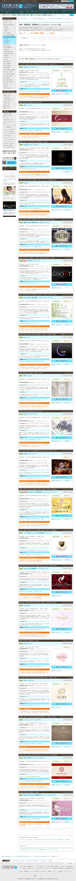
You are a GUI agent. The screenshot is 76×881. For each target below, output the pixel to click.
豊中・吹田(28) (7, 77)
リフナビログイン (43, 871)
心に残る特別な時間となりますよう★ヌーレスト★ (34, 477)
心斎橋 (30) (7, 49)
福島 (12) (6, 30)
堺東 (28, 14)
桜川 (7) (6, 59)
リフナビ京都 (28, 860)
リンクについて (49, 868)
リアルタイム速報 (23, 866)
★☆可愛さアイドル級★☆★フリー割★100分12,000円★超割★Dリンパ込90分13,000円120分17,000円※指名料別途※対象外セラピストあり (34, 672)
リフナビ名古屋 (35, 860)
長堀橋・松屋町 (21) (9, 51)
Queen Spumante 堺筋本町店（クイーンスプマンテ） (38, 795)
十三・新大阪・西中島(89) (9, 73)
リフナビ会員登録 (35, 871)
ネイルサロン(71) (7, 135)
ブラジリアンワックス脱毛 (36, 849)
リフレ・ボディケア (8, 137)
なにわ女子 (25, 605)
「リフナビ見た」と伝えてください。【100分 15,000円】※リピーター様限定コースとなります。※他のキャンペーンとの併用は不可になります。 (34, 787)
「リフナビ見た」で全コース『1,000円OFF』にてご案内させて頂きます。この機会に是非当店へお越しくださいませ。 (34, 137)
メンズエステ (6, 117)
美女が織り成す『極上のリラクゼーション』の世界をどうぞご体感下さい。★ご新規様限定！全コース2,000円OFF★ (34, 446)
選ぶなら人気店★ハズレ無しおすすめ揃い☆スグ (34, 90)
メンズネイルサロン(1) (37, 839)
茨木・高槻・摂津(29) (8, 80)
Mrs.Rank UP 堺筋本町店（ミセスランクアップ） (38, 492)
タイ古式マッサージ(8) (8, 143)
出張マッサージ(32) (8, 22)
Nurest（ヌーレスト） (28, 454)
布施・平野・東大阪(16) (8, 82)
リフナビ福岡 (49, 860)
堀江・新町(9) (6, 45)
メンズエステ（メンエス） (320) (9, 122)
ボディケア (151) (8, 141)
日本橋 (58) (7, 57)
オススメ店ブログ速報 (49, 866)
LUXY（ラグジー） (27, 680)
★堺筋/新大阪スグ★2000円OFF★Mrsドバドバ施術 (34, 518)
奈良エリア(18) (7, 103)
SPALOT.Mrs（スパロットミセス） (32, 758)
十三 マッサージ (55, 849)
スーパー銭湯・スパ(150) (9, 147)
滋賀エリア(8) (6, 105)
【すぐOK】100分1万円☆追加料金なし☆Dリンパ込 (34, 629)
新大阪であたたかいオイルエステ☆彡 (31, 323)
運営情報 (49, 871)
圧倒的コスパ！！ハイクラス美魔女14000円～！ (33, 246)
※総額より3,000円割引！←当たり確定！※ (32, 705)
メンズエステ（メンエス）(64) (26, 839)
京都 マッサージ (32, 847)
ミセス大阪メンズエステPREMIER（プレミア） (36, 533)
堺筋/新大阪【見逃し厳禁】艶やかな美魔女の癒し (34, 780)
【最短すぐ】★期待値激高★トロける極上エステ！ (34, 439)
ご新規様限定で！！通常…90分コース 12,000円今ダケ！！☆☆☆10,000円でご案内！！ (34, 825)
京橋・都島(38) (7, 67)
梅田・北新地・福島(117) (9, 24)
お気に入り (50, 15)
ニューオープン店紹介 (39, 866)
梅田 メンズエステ (40, 847)
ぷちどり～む (25, 643)
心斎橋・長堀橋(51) (8, 47)
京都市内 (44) (7, 97)
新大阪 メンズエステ (47, 849)
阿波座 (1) (7, 43)
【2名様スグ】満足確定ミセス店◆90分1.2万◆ (33, 130)
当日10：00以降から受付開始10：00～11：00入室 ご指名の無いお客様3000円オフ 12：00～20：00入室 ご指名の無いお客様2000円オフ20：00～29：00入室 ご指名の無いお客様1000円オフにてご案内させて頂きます (34, 97)
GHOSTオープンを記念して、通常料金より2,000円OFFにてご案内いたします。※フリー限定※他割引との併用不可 (34, 290)
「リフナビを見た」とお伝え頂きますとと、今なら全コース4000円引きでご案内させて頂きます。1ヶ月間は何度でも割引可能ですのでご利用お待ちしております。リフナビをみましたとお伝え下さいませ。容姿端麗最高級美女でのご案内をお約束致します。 (34, 406)
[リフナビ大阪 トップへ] (12, 6)
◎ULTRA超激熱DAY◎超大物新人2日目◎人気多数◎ (34, 361)
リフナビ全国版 (6, 860)
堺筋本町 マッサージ (26, 849)
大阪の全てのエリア (8, 20)
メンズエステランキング (39, 868)
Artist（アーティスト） (29, 414)
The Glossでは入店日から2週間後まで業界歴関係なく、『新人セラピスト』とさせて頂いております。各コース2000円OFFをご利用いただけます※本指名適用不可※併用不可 (34, 175)
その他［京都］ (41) (9, 99)
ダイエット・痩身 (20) (9, 131)
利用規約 (60, 871)
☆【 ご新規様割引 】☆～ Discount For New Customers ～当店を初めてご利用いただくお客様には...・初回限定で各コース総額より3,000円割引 (34, 712)
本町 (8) (6, 39)
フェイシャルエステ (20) (9, 129)
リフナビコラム (62, 866)
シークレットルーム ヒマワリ (30, 720)
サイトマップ (55, 871)
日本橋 (24, 14)
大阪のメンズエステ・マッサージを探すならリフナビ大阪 (38, 878)
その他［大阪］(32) (8, 88)
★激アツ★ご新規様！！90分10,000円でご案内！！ (34, 591)
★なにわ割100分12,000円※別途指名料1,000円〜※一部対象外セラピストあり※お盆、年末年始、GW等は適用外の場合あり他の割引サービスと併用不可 (34, 635)
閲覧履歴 (45, 15)
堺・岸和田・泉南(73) (8, 75)
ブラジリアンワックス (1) (10, 133)
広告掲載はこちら (62, 868)
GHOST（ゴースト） (30, 261)
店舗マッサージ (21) (9, 119)
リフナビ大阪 (14, 860)
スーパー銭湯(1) (66, 839)
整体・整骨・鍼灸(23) (8, 145)
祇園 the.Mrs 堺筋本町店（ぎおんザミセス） (35, 222)
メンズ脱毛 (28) (8, 127)
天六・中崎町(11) (7, 32)
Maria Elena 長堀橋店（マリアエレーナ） (34, 569)
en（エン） (25, 337)
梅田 (32, 14)
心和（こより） (26, 105)
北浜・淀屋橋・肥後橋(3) (9, 34)
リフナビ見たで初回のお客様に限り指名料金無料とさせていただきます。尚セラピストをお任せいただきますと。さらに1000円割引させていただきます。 (34, 484)
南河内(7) (6, 86)
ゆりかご (24, 183)
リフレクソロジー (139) (9, 139)
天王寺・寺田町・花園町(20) (9, 69)
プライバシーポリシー (68, 871)
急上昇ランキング (30, 868)
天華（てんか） (26, 376)
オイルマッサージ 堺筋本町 (60, 847)
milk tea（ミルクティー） (29, 67)
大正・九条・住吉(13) (8, 71)
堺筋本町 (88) (7, 41)
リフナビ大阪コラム (38, 15)
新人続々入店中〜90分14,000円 (30, 168)
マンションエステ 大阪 (49, 847)
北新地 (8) (7, 28)
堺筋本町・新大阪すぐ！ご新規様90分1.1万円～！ (34, 208)
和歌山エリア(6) (7, 108)
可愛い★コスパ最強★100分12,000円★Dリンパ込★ (34, 666)
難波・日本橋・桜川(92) (8, 53)
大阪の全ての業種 (7, 113)
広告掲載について (27, 871)
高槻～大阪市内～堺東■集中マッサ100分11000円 (34, 743)
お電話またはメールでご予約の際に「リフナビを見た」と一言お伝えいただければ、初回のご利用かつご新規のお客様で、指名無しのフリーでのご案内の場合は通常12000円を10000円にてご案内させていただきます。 (34, 368)
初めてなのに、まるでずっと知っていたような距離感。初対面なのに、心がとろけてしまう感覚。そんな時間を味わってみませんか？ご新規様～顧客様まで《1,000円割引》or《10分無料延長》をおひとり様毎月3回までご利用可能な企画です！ (34, 525)
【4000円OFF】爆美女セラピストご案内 (32, 399)
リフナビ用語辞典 (69, 866)
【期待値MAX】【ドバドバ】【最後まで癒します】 (34, 554)
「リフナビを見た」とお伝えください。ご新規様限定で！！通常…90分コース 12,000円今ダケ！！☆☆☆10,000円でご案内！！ (34, 597)
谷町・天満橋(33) (7, 63)
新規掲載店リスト (30, 866)
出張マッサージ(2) (7, 93)
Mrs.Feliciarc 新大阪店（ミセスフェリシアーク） (36, 298)
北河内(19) (6, 84)
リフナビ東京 (42, 860)
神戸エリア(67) (7, 101)
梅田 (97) (6, 26)
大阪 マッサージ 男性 (24, 847)
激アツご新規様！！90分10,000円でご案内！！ (33, 818)
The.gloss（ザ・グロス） (29, 145)
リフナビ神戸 (21, 860)
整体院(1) (60, 839)
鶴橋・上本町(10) (7, 65)
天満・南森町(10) (7, 61)
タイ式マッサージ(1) (53, 839)
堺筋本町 (14, 14)
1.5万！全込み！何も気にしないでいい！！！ (33, 283)
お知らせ (21, 871)
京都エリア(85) (7, 95)
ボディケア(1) (45, 839)
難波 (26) (6, 55)
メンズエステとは (23, 868)
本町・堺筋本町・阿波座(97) (9, 37)
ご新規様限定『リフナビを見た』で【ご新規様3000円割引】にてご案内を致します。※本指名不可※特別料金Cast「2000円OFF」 (34, 560)
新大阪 (19, 14)
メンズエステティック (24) (10, 125)
